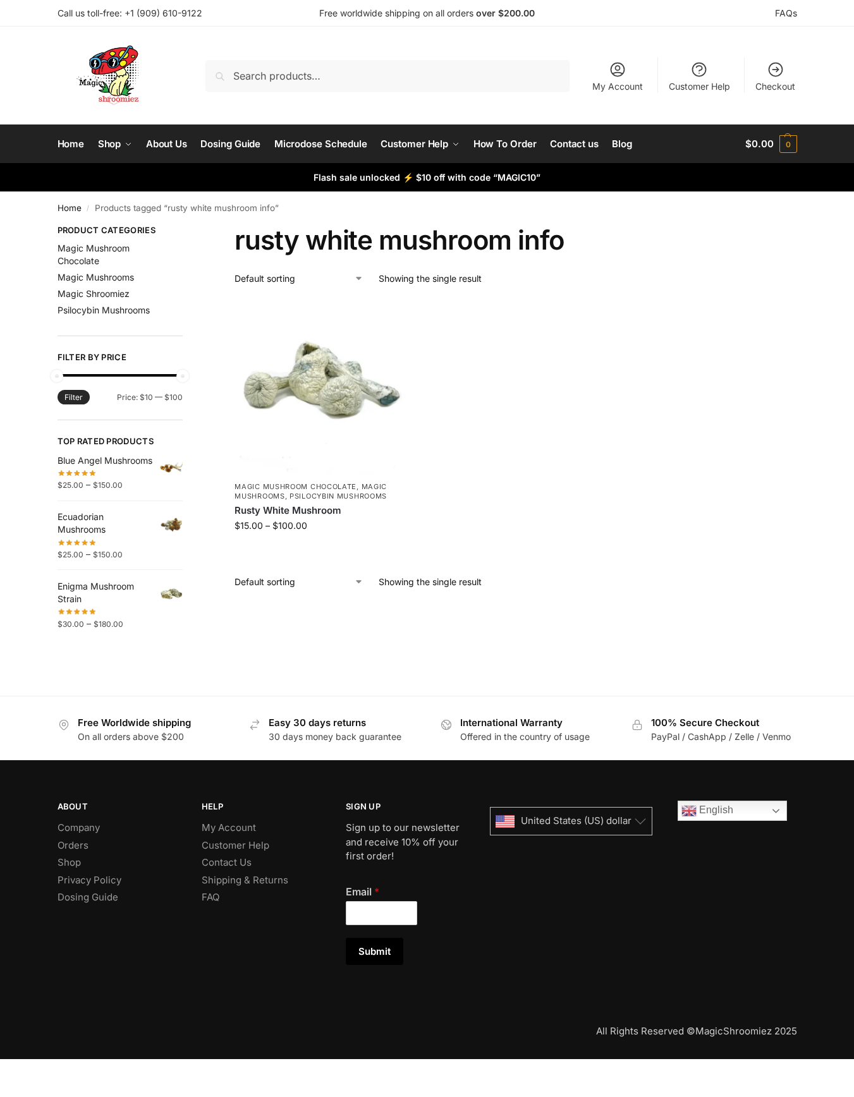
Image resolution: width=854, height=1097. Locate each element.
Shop (69, 862)
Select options (322, 552)
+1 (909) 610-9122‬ (163, 13)
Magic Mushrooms (96, 277)
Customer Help (699, 86)
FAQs (786, 13)
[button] (770, 144)
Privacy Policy (89, 880)
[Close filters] (186, 232)
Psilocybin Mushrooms (338, 496)
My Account (617, 86)
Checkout (775, 86)
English (715, 809)
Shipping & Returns (245, 880)
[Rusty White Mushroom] (322, 387)
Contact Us (227, 862)
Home (70, 208)
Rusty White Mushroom (288, 510)
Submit (374, 951)
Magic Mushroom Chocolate (296, 486)
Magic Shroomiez (94, 293)
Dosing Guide (88, 897)
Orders (73, 845)
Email (362, 891)
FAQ (210, 897)
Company (79, 827)
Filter (73, 397)
